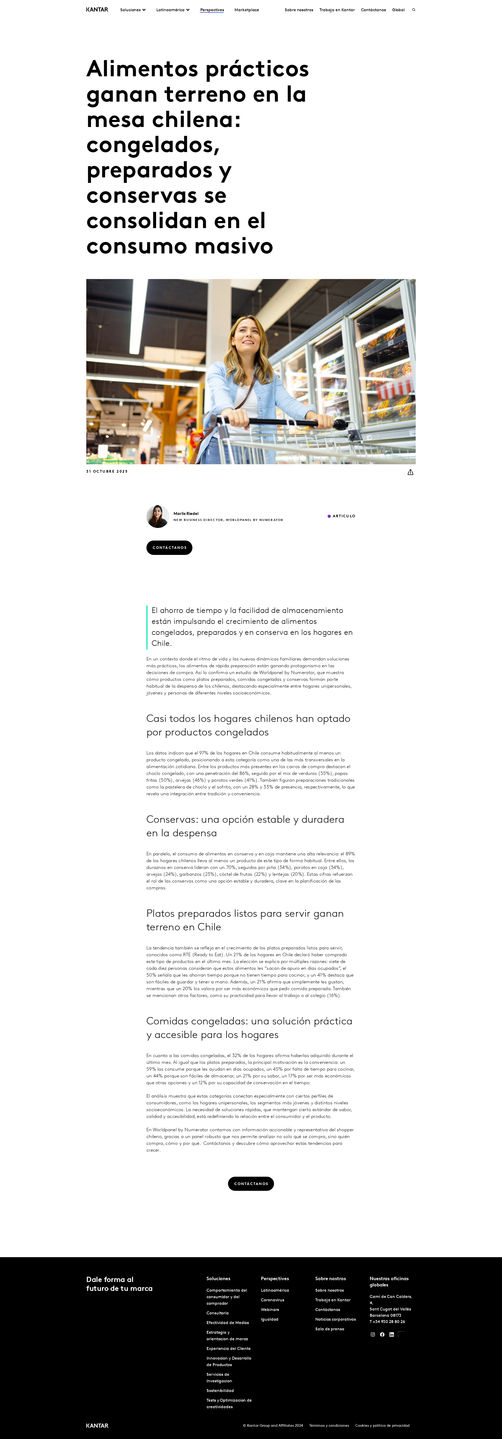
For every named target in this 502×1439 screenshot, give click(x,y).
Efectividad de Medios (228, 1323)
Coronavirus (272, 1300)
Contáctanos (373, 10)
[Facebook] (382, 1335)
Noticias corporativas (335, 1320)
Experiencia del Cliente (229, 1349)
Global (398, 10)
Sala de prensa (329, 1329)
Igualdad (269, 1320)
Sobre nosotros (299, 10)
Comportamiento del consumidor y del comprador (227, 1297)
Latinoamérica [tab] (170, 10)
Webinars (270, 1310)
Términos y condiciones (329, 1426)
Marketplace (247, 10)
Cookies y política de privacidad (382, 1426)
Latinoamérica (275, 1291)
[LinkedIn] (392, 1335)
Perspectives (212, 10)
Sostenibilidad (220, 1391)
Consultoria (218, 1313)
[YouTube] (401, 1335)
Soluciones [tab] (130, 10)
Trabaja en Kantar (337, 10)
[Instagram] (373, 1335)
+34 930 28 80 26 (389, 1322)
